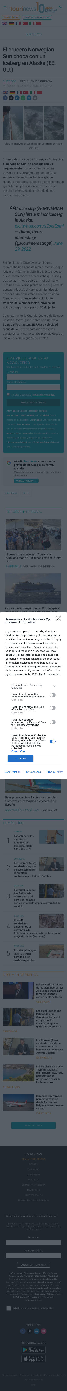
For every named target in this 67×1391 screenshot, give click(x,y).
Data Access (33, 771)
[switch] (53, 695)
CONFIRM (20, 759)
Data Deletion (12, 771)
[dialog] (33, 695)
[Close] (59, 619)
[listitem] (33, 686)
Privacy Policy (55, 771)
